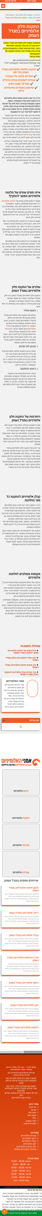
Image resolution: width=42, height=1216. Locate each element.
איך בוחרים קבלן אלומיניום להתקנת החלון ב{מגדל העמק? (22, 673)
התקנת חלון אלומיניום (24, 15)
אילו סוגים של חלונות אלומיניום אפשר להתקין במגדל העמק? (23, 651)
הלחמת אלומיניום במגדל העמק (23, 1027)
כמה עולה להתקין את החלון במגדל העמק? (22, 659)
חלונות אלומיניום (8, 201)
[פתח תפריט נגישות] (4, 1211)
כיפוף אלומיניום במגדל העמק (24, 983)
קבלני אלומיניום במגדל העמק (24, 935)
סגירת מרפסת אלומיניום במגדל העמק (23, 959)
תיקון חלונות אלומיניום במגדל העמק (24, 889)
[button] (3, 6)
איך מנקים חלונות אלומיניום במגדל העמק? (22, 666)
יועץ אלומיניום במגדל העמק (25, 1005)
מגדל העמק (11, 881)
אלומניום (21, 791)
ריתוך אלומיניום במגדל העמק (24, 913)
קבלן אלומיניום (26, 134)
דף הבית (37, 15)
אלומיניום (21, 818)
